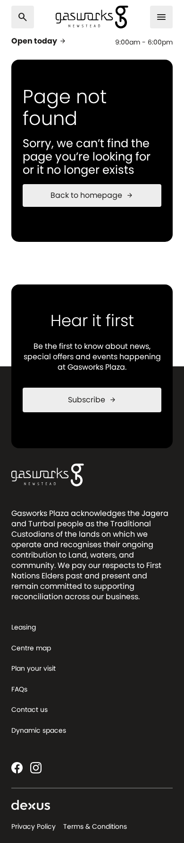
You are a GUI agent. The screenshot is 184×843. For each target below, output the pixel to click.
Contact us (29, 709)
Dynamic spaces (38, 730)
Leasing (23, 627)
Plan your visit (33, 668)
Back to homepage (92, 195)
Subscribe (92, 399)
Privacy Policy (33, 826)
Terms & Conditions (95, 826)
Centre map (31, 648)
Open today (39, 41)
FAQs (19, 689)
